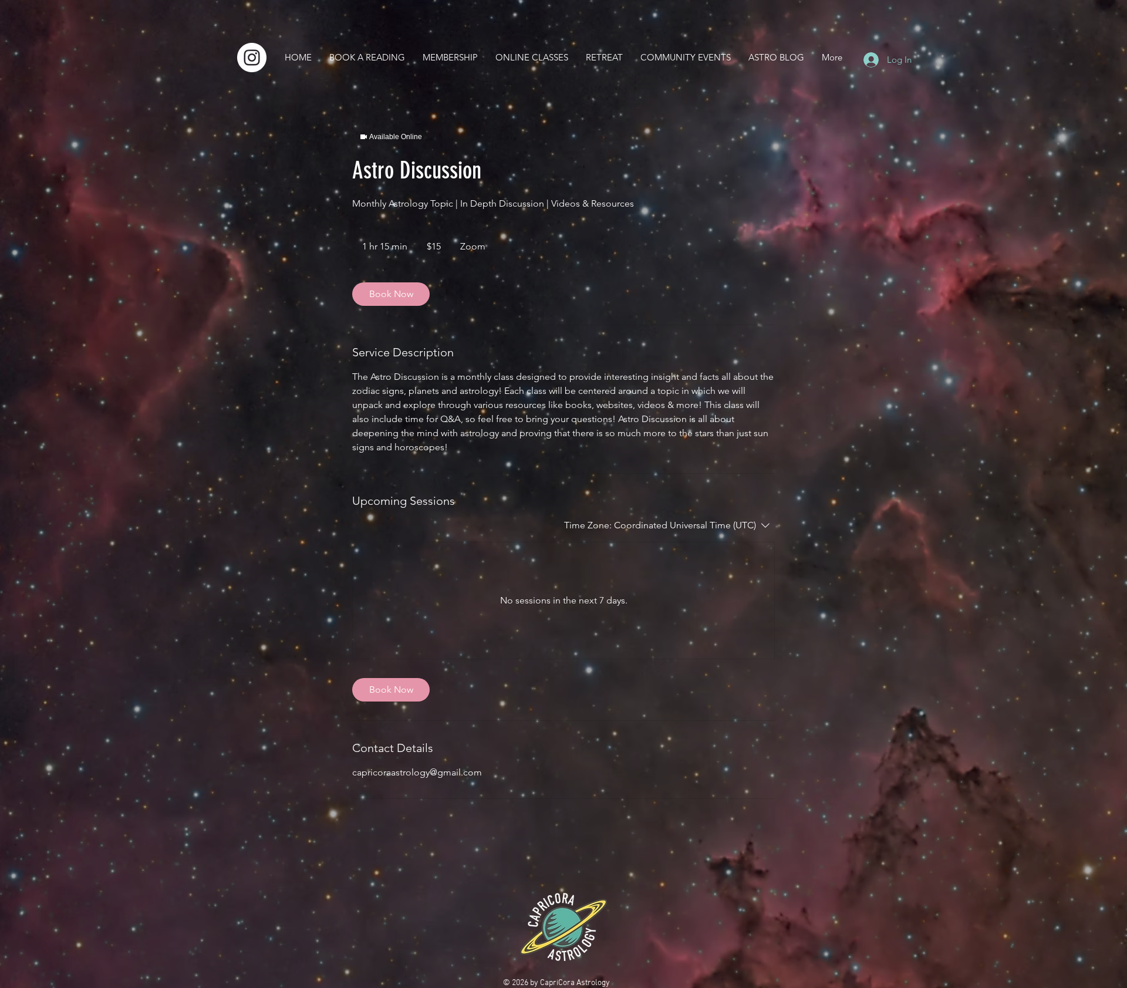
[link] (391, 294)
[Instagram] (251, 57)
